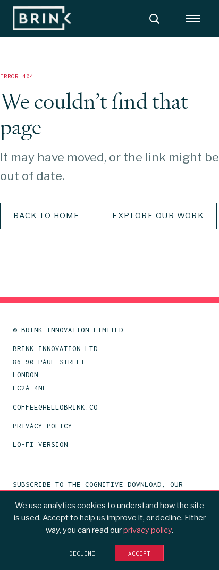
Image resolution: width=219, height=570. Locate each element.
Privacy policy (42, 426)
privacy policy (147, 530)
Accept (139, 553)
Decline (82, 553)
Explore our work (158, 216)
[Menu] (193, 19)
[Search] (154, 18)
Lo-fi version (40, 445)
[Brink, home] (42, 18)
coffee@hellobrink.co (55, 407)
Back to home (46, 216)
